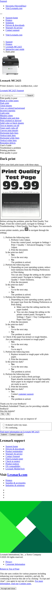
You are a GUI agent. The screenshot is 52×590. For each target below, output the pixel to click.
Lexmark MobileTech (15, 469)
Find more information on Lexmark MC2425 (19, 432)
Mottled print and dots (9, 118)
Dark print (4, 103)
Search (30, 95)
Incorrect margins (7, 110)
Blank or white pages (9, 100)
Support (9, 42)
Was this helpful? (7, 411)
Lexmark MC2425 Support (12, 90)
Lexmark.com (17, 474)
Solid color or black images (12, 123)
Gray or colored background (12, 108)
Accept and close (8, 589)
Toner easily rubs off (9, 128)
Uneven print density (9, 130)
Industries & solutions (15, 485)
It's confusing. (12, 427)
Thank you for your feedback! (13, 404)
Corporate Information (15, 564)
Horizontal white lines (9, 138)
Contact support (16, 434)
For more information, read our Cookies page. (21, 582)
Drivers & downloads (15, 449)
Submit (4, 434)
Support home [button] (12, 18)
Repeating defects (8, 143)
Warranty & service (14, 454)
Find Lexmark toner (14, 459)
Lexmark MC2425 (14, 47)
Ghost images (6, 105)
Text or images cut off (9, 125)
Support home (12, 446)
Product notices (12, 464)
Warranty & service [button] (14, 28)
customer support (25, 394)
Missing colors (6, 115)
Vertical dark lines (8, 135)
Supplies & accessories (16, 483)
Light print (4, 113)
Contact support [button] (12, 30)
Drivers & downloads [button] (15, 25)
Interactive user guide (15, 49)
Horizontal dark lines (9, 133)
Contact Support (13, 456)
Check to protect (13, 461)
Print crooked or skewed (10, 120)
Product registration (14, 451)
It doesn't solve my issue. (16, 425)
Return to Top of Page (9, 569)
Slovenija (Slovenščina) (16, 6)
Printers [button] (9, 20)
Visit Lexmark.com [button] (14, 8)
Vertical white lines (8, 140)
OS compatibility (13, 466)
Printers (9, 44)
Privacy (9, 562)
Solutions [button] (10, 23)
